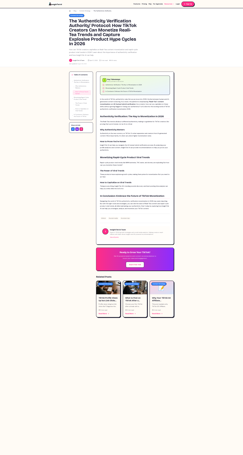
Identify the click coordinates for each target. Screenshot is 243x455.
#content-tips (125, 218)
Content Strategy (84, 11)
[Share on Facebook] (81, 129)
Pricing (144, 4)
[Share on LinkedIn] (77, 129)
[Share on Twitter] (73, 129)
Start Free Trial (135, 265)
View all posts (114, 237)
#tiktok (103, 218)
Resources (168, 4)
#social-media (113, 218)
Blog (75, 11)
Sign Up (189, 4)
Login (178, 4)
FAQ (150, 4)
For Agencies (158, 4)
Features (136, 4)
